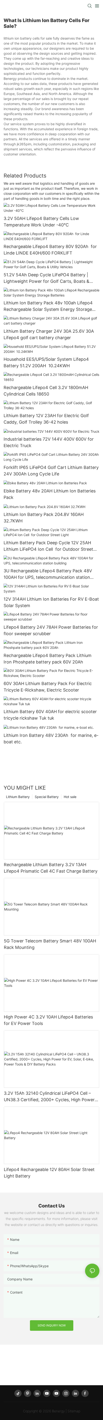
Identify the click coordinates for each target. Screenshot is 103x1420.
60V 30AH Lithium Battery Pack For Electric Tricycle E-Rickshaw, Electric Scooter (48, 686)
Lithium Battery (18, 797)
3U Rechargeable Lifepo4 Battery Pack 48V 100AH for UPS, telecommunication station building (48, 574)
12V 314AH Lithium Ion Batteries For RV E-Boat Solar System (51, 602)
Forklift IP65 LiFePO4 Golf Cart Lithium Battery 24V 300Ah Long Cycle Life (51, 470)
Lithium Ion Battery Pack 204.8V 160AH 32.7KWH (44, 517)
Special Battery (47, 797)
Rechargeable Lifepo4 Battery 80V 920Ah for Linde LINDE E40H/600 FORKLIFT (50, 249)
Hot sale (70, 797)
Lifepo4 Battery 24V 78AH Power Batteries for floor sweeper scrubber (51, 630)
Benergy (58, 1411)
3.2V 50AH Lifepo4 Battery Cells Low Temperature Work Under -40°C (41, 221)
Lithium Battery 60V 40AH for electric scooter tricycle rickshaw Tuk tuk (50, 715)
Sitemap (74, 1411)
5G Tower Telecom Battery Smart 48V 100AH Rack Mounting (50, 944)
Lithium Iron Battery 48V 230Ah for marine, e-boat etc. (51, 738)
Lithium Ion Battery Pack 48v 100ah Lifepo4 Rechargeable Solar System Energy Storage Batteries (48, 306)
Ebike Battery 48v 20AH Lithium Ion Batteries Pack (50, 494)
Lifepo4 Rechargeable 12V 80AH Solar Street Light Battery (49, 1172)
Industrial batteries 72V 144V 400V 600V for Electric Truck (49, 442)
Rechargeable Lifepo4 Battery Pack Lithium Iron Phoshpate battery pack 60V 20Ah (48, 658)
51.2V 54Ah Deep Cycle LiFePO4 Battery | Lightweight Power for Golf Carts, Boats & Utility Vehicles (46, 278)
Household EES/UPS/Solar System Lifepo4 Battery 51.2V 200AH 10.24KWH (46, 362)
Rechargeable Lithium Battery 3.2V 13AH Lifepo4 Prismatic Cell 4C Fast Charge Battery (50, 868)
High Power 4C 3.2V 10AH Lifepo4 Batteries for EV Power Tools (48, 1020)
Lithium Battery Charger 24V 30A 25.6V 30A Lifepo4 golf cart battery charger (49, 334)
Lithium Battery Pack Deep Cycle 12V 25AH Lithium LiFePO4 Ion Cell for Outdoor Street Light (48, 546)
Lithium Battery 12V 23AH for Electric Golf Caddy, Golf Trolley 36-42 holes (46, 419)
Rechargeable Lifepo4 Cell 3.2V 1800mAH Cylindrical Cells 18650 (46, 390)
